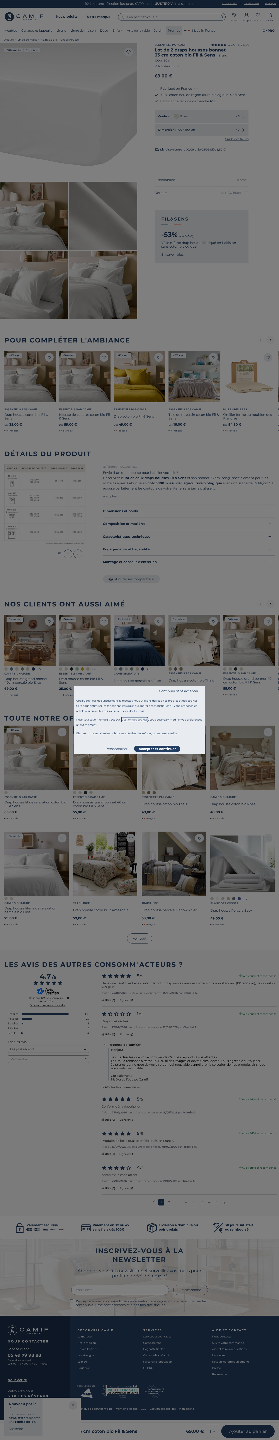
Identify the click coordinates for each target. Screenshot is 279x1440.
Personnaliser (116, 749)
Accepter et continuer (157, 749)
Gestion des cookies (135, 719)
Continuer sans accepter (178, 691)
